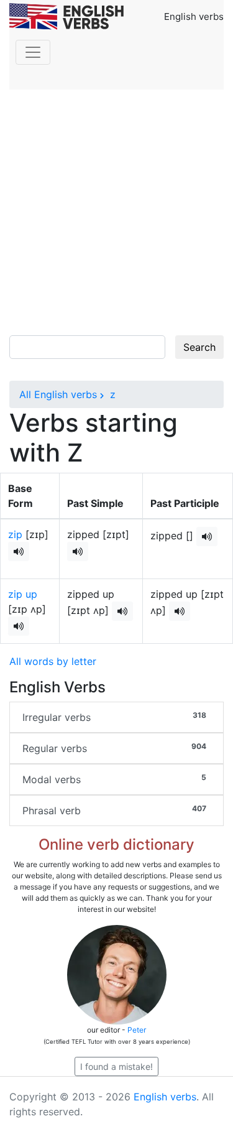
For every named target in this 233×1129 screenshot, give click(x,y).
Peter (136, 1029)
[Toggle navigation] (33, 52)
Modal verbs (114, 779)
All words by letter (52, 661)
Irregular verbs (114, 716)
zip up (22, 594)
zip (15, 534)
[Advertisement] (116, 212)
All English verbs (58, 394)
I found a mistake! (116, 1066)
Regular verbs (114, 748)
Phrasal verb (114, 810)
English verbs (165, 1096)
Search (199, 347)
